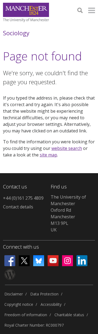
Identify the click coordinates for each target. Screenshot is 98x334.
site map (48, 155)
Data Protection (44, 294)
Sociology (16, 32)
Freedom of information (25, 314)
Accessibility (51, 304)
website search (66, 148)
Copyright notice (18, 304)
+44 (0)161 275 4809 (23, 198)
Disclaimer (13, 294)
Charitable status (69, 314)
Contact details (18, 207)
